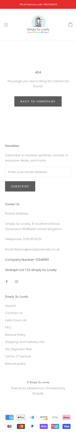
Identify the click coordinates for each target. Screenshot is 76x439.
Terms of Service (18, 356)
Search (10, 306)
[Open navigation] (6, 24)
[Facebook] (6, 281)
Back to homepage (38, 101)
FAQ (8, 327)
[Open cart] (70, 24)
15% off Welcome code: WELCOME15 (38, 4)
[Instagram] (16, 281)
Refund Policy (15, 334)
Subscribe (20, 186)
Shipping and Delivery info (25, 342)
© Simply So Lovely (38, 382)
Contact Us (14, 313)
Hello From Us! (16, 320)
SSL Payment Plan (18, 349)
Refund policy (15, 363)
